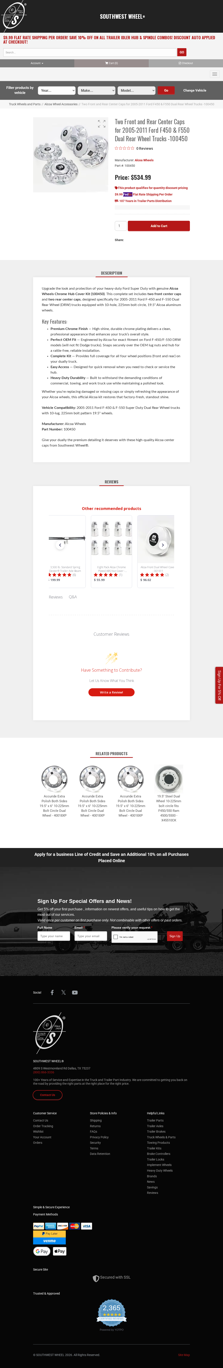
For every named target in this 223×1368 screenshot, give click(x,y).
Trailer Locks (155, 1159)
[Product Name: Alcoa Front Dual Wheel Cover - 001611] (158, 551)
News (151, 1181)
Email (79, 927)
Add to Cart (159, 226)
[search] (89, 52)
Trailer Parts (155, 1120)
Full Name (44, 927)
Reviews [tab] (56, 597)
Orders (37, 1142)
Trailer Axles (155, 1126)
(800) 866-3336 (43, 1072)
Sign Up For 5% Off (219, 685)
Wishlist (38, 1131)
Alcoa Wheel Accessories (61, 104)
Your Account (42, 1137)
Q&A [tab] (73, 596)
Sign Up (174, 936)
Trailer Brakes (156, 1131)
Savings (152, 1187)
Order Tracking (43, 1126)
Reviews (152, 1193)
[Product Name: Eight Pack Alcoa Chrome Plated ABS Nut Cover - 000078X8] (111, 551)
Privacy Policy (99, 1137)
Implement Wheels (159, 1165)
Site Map (184, 1355)
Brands (152, 1176)
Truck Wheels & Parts (161, 1137)
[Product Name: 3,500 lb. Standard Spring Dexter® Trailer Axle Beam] (65, 551)
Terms (94, 1148)
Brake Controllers (158, 1154)
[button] (20, 90)
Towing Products (158, 1142)
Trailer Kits (154, 1148)
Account (36, 63)
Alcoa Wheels (144, 160)
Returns (95, 1126)
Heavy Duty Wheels (160, 1170)
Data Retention (100, 1154)
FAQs (93, 1131)
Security (95, 1142)
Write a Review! (111, 692)
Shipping (96, 1120)
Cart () (113, 63)
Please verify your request (132, 927)
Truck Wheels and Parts (25, 104)
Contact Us (47, 1095)
